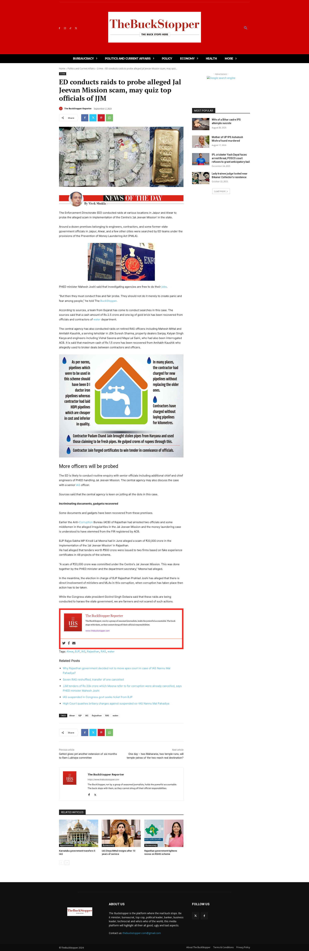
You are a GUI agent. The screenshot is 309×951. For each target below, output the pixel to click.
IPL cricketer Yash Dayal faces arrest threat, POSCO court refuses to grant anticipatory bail (231, 158)
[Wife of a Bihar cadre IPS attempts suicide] (200, 124)
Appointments (66, 845)
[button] (245, 28)
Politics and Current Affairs (81, 68)
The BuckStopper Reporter (78, 108)
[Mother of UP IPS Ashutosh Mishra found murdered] (200, 142)
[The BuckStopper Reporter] (61, 108)
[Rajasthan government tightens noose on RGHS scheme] (163, 833)
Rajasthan (93, 651)
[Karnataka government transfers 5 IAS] (78, 833)
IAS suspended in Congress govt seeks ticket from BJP (98, 697)
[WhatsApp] (109, 117)
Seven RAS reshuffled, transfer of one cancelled (93, 679)
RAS (103, 651)
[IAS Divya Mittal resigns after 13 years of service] (121, 833)
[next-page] (67, 862)
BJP (77, 651)
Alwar (70, 651)
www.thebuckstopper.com (97, 630)
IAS (78, 485)
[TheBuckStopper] (154, 27)
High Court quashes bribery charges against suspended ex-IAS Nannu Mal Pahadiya (116, 703)
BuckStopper (108, 301)
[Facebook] (59, 28)
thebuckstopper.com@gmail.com (142, 933)
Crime (100, 68)
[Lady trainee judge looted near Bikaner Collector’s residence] (200, 178)
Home (62, 68)
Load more (219, 191)
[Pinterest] (101, 117)
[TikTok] (70, 28)
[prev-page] (61, 862)
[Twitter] (76, 28)
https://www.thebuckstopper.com (103, 779)
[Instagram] (65, 28)
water (96, 319)
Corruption (86, 522)
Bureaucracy (108, 845)
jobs (164, 286)
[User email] (73, 643)
